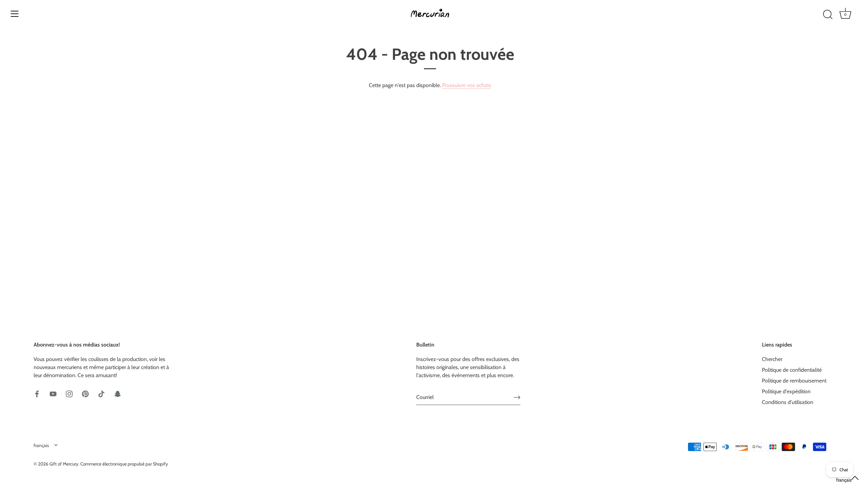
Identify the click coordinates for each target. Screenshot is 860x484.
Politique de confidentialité (792, 370)
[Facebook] (37, 393)
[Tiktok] (101, 393)
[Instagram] (69, 393)
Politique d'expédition (786, 391)
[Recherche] (827, 14)
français (41, 445)
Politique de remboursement (794, 380)
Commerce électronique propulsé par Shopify (124, 464)
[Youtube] (53, 393)
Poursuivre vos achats (466, 85)
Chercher (772, 359)
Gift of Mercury (63, 464)
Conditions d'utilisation (787, 402)
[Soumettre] (517, 397)
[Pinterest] (85, 393)
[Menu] (14, 13)
